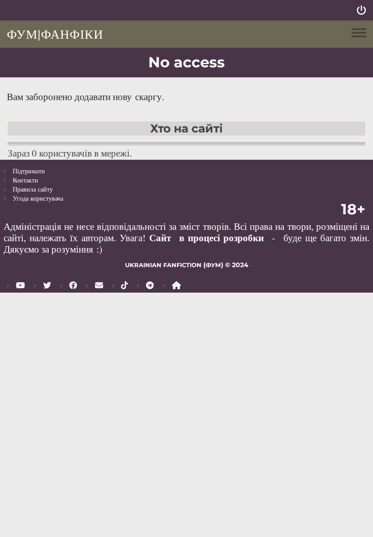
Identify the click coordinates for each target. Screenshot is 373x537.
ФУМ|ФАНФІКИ (55, 33)
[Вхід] (361, 10)
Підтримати (29, 171)
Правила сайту (33, 189)
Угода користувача (38, 198)
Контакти (25, 180)
